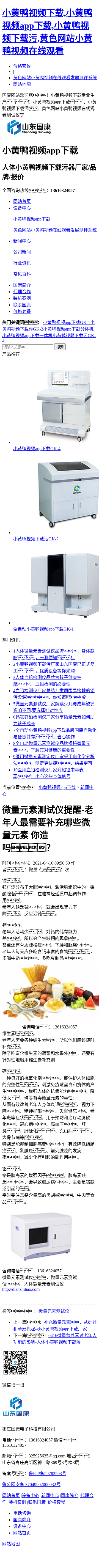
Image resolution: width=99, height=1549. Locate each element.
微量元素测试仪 (53, 1311)
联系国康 (22, 304)
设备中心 (22, 208)
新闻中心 (22, 241)
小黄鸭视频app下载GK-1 (66, 322)
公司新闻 (22, 252)
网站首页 (22, 201)
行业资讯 (22, 263)
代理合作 (22, 291)
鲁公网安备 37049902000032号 (31, 1484)
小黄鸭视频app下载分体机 (68, 329)
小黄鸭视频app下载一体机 (27, 335)
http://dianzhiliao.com (21, 1289)
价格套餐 (22, 66)
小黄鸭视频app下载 (31, 219)
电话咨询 (22, 1513)
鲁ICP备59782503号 (47, 1473)
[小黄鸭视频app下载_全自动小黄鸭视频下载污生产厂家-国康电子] (29, 135)
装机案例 (22, 298)
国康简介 (22, 285)
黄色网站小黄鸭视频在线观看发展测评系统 (55, 77)
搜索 (60, 347)
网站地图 (22, 84)
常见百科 (22, 274)
